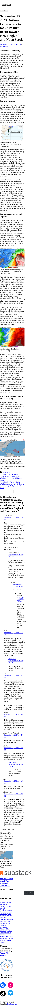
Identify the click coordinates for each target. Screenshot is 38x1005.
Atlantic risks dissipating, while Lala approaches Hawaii (6, 931)
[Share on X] (7, 491)
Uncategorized (6, 472)
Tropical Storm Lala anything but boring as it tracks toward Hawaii (6, 939)
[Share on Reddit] (12, 491)
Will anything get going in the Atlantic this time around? (5, 905)
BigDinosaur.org (12, 1004)
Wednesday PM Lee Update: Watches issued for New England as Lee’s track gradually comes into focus (12, 485)
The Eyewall (6, 5)
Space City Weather (4, 954)
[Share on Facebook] (2, 491)
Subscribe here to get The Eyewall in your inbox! (6, 882)
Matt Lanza (12, 659)
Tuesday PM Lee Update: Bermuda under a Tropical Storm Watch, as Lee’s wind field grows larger (11, 477)
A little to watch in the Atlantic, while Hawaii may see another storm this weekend (6, 913)
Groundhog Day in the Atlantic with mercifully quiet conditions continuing (6, 923)
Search (28, 893)
